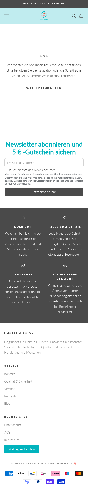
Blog (7, 403)
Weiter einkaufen (44, 88)
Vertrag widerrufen (22, 449)
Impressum (11, 440)
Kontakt (9, 374)
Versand (9, 389)
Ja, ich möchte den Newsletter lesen (32, 170)
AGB (7, 432)
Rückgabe (11, 396)
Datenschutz (12, 425)
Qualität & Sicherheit (18, 381)
